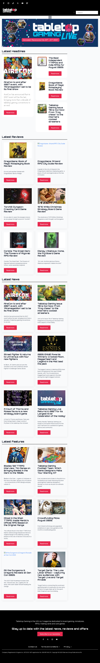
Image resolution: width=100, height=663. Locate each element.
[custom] (13, 3)
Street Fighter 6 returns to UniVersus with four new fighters (17, 356)
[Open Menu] (50, 17)
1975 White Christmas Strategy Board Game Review (50, 209)
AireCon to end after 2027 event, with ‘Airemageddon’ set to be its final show (17, 85)
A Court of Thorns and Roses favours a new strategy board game (16, 411)
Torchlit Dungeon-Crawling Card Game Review (15, 209)
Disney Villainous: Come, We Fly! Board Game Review (51, 253)
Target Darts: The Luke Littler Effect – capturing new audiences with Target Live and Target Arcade (51, 575)
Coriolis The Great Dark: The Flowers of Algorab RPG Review (17, 253)
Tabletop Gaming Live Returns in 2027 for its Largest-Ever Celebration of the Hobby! (51, 412)
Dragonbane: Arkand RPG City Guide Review (50, 162)
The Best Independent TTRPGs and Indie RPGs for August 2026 (56, 63)
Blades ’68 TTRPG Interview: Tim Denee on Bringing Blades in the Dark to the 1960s (17, 469)
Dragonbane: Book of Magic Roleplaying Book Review (56, 86)
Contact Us (32, 647)
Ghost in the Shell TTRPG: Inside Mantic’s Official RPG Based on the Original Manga (16, 521)
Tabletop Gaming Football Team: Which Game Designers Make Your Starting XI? (50, 469)
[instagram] (8, 3)
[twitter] (18, 3)
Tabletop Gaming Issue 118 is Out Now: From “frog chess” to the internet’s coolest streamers (57, 113)
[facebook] (3, 3)
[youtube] (22, 3)
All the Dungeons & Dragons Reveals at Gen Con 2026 (17, 572)
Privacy (67, 647)
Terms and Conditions (49, 647)
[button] (96, 33)
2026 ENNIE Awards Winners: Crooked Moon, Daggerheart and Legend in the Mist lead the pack (51, 359)
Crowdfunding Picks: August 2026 (49, 519)
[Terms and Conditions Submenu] (60, 646)
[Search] (74, 12)
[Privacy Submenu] (72, 646)
